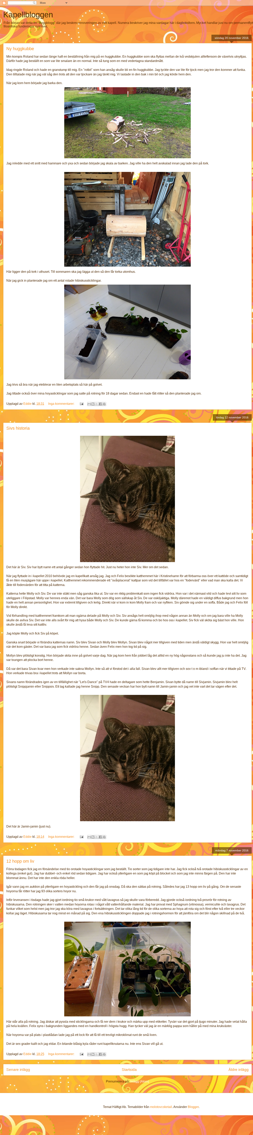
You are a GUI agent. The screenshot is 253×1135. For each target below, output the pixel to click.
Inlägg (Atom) (139, 1081)
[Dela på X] (97, 404)
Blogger (193, 1107)
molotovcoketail (161, 1107)
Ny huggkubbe (20, 48)
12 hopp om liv (20, 861)
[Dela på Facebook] (100, 404)
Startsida (129, 1070)
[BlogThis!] (93, 404)
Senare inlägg (18, 1070)
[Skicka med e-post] (89, 404)
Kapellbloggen (28, 14)
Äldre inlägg (238, 1070)
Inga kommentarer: (61, 403)
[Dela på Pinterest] (104, 404)
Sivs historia (18, 428)
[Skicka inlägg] (81, 403)
